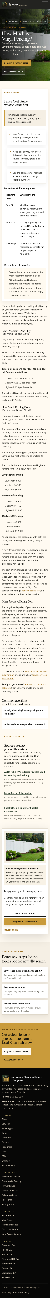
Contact (5, 1151)
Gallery (5, 1142)
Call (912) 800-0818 (13, 71)
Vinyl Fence (7, 1220)
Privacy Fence (8, 1185)
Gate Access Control (11, 1234)
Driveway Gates (9, 1195)
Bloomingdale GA (10, 1263)
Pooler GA (7, 1249)
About (5, 1119)
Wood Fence (8, 1215)
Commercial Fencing (12, 1181)
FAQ (4, 1156)
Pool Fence (7, 1199)
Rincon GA (7, 1254)
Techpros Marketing (20, 1292)
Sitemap (6, 1160)
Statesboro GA (9, 1273)
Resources (13, 21)
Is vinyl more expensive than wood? (26, 724)
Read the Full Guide (25, 913)
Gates (4, 1133)
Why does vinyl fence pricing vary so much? (24, 712)
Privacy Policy (8, 1165)
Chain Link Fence (10, 1229)
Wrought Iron (8, 1204)
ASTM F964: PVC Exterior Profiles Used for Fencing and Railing (24, 773)
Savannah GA (8, 1245)
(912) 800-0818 (11, 930)
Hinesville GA (8, 1277)
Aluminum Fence (10, 1224)
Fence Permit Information (18, 793)
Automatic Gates (10, 1190)
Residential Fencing (11, 1176)
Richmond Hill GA (10, 1259)
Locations (6, 1137)
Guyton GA (7, 1268)
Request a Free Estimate (16, 63)
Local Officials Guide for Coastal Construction (21, 809)
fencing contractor (31, 590)
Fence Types (8, 1128)
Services (6, 1123)
